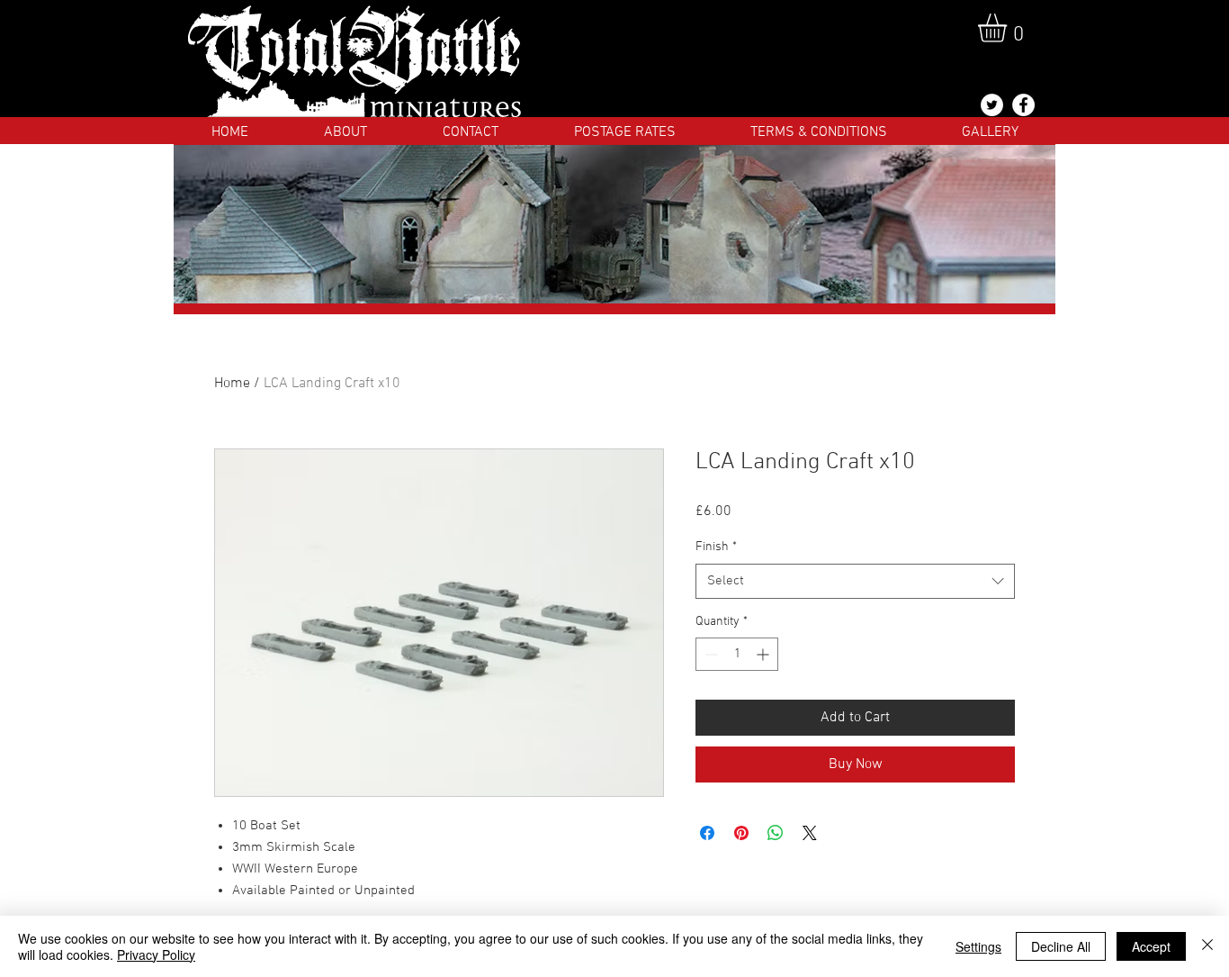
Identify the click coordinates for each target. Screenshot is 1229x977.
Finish (716, 547)
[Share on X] (810, 833)
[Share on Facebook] (707, 833)
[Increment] (764, 654)
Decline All (1060, 946)
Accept (1151, 946)
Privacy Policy (156, 954)
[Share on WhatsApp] (775, 833)
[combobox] (855, 581)
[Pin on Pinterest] (741, 833)
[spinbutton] (737, 654)
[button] (1009, 28)
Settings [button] (978, 946)
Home (232, 384)
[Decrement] (709, 654)
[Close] (1207, 946)
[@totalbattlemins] (992, 105)
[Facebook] (1023, 105)
